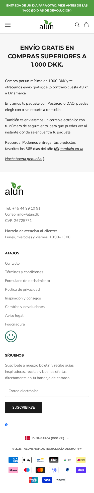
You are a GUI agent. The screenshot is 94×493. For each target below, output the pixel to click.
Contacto (12, 263)
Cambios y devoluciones (25, 306)
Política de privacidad (22, 289)
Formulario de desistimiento (27, 280)
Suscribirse (23, 407)
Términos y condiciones (24, 271)
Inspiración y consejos (23, 298)
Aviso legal (14, 315)
